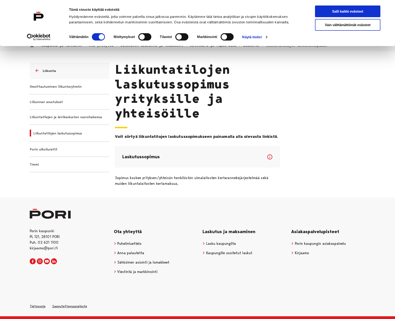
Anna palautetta (130, 253)
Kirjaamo (301, 253)
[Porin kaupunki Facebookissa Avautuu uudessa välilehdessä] (33, 261)
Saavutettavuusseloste (69, 306)
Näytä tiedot (252, 37)
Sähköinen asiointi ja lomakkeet (142, 262)
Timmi (34, 164)
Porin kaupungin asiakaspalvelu (320, 243)
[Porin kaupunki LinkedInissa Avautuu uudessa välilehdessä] (54, 261)
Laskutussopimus (141, 156)
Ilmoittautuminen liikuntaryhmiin (56, 87)
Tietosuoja (37, 306)
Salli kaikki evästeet (347, 11)
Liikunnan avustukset (46, 102)
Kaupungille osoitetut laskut (228, 253)
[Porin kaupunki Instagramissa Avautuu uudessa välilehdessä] (40, 261)
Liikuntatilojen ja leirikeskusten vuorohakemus (66, 117)
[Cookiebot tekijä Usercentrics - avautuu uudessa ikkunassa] (39, 37)
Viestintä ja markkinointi (136, 272)
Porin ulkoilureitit (43, 149)
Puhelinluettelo (128, 243)
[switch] (144, 37)
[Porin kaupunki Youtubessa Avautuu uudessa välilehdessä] (47, 261)
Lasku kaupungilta (220, 243)
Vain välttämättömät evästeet (348, 25)
